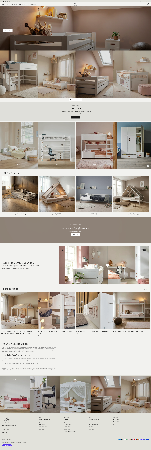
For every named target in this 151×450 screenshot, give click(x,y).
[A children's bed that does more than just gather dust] (56, 310)
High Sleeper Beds (43, 427)
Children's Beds (5, 4)
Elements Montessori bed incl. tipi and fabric (57, 214)
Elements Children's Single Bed (94, 214)
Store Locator (91, 429)
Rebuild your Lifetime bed (44, 421)
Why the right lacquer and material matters (92, 332)
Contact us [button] (4, 432)
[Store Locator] (143, 4)
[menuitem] (5, 4)
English (140, 1)
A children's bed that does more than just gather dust (56, 332)
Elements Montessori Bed (20, 214)
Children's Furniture (14, 4)
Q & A (65, 422)
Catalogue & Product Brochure (95, 421)
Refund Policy (67, 429)
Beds (40, 417)
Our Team (66, 421)
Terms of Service (67, 424)
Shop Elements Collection (143, 174)
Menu (90, 417)
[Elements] (94, 74)
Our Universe (22, 4)
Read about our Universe (94, 419)
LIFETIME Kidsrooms (20, 213)
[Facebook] (3, 1)
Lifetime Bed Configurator (31, 4)
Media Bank (91, 427)
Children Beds (42, 424)
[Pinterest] (7, 1)
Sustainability (91, 422)
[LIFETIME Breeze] (132, 74)
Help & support (66, 417)
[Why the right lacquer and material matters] (94, 310)
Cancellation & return (68, 433)
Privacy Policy (67, 427)
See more (19, 164)
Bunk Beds (41, 429)
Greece (146, 1)
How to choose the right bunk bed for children (130, 332)
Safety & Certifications (93, 424)
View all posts (146, 289)
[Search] (146, 4)
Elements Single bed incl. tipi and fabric (131, 214)
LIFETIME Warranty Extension (70, 431)
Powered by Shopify (22, 442)
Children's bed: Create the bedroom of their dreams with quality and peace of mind (17, 332)
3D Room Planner (43, 422)
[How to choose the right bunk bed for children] (131, 310)
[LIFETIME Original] (19, 74)
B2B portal (91, 426)
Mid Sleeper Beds (43, 426)
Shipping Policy (67, 426)
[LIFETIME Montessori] (57, 74)
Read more (3, 335)
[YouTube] (10, 1)
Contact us (66, 419)
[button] (8, 30)
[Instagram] (5, 1)
